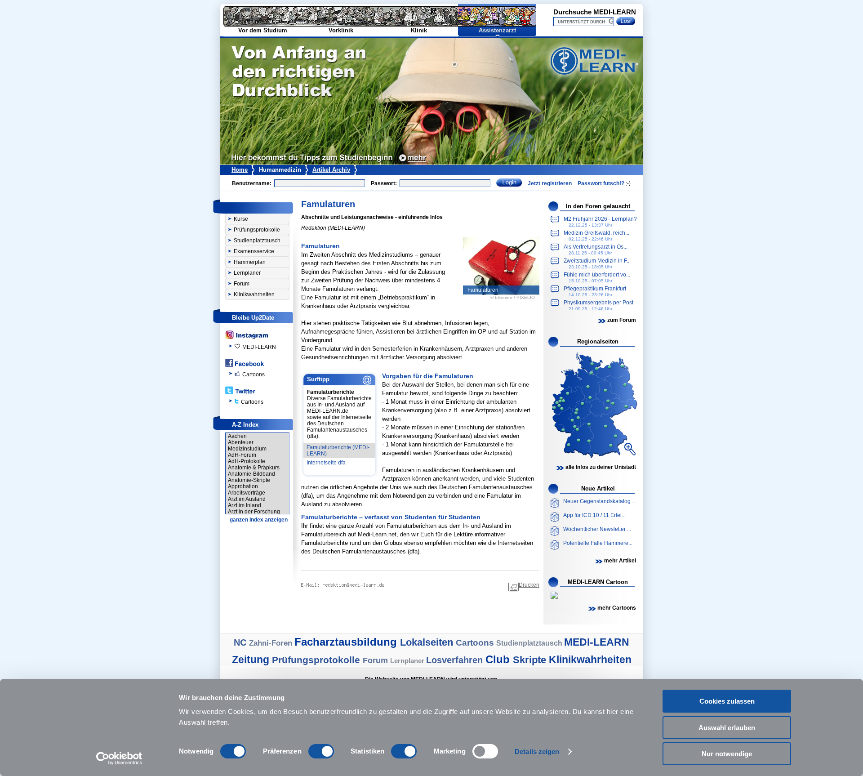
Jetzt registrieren (550, 183)
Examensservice (254, 251)
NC (241, 642)
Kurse (241, 219)
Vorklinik (341, 30)
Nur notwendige (727, 754)
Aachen (237, 436)
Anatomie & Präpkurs (254, 467)
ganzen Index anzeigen (259, 520)
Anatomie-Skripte (249, 480)
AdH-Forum (242, 455)
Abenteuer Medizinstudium (247, 445)
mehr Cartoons (616, 608)
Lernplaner (247, 273)
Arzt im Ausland (247, 499)
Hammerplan (250, 262)
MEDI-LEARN (259, 347)
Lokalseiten (428, 642)
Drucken (529, 585)
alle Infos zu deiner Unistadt (600, 467)
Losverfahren (455, 660)
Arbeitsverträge (246, 493)
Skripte (531, 659)
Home (239, 169)
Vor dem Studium (262, 30)
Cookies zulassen (727, 701)
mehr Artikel (620, 560)
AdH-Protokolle (246, 461)
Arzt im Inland (244, 505)
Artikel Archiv (331, 169)
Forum (241, 284)
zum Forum (621, 320)
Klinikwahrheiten (254, 294)
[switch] (321, 751)
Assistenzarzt (497, 30)
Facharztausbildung (347, 642)
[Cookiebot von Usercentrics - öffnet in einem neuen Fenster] (119, 758)
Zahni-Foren (271, 643)
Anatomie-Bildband (251, 474)
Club (499, 659)
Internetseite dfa (326, 462)
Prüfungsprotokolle (257, 230)
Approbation (243, 486)
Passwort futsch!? (601, 183)
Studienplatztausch (257, 240)
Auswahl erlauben (726, 727)
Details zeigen (537, 751)
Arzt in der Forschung (254, 511)
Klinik (419, 30)
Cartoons (253, 374)
